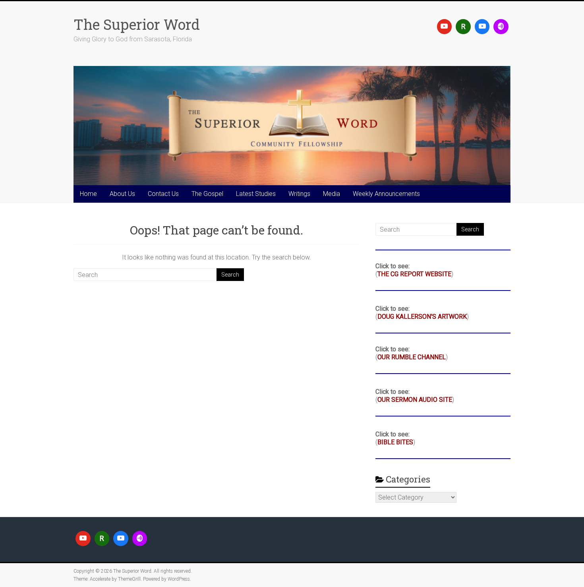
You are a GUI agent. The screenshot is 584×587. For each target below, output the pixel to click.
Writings (299, 194)
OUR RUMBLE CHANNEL (411, 357)
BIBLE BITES (395, 442)
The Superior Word (136, 24)
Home (88, 194)
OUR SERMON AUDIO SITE (414, 399)
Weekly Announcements (386, 194)
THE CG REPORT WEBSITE (414, 274)
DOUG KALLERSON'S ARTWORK (422, 316)
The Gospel (207, 194)
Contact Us (163, 194)
